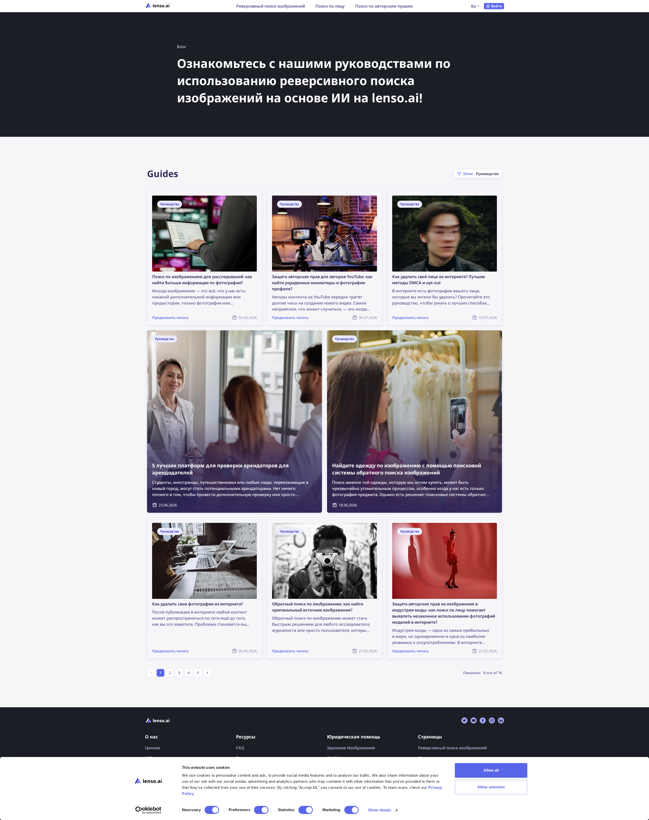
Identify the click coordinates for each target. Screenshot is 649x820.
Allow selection (491, 787)
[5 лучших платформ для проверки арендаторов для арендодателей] (234, 421)
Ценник (152, 748)
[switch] (261, 810)
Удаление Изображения (351, 748)
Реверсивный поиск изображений (270, 6)
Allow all (491, 770)
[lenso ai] (157, 6)
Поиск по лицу (330, 6)
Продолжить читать (167, 193)
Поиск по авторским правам (384, 6)
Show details (379, 810)
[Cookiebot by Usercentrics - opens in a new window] (148, 810)
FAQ (240, 748)
